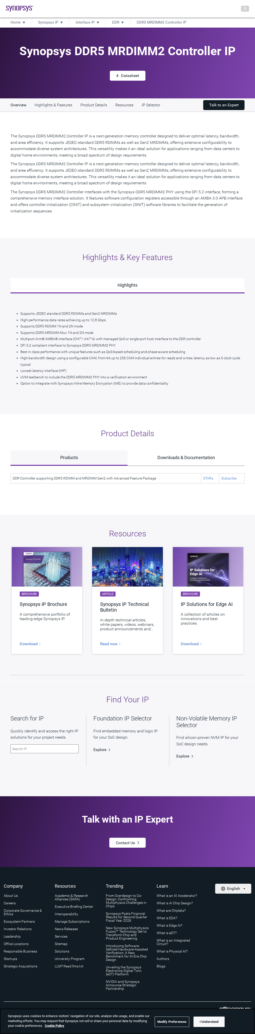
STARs (208, 478)
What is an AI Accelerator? (177, 896)
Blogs (161, 966)
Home (15, 22)
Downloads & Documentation (186, 457)
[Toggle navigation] (245, 9)
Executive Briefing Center (74, 907)
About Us (11, 896)
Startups (10, 959)
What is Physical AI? (172, 951)
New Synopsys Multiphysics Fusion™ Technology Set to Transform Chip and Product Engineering (127, 933)
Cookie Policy (54, 1026)
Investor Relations (18, 929)
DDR (115, 22)
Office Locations (16, 944)
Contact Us (125, 842)
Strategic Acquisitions (20, 966)
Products (69, 457)
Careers (10, 903)
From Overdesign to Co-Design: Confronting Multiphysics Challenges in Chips (126, 901)
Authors (163, 959)
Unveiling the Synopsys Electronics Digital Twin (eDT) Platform (123, 970)
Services (61, 936)
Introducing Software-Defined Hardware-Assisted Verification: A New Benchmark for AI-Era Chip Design (127, 953)
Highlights (127, 285)
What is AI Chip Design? (175, 903)
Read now (109, 644)
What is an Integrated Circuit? (173, 942)
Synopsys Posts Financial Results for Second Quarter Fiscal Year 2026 (126, 917)
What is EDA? (167, 918)
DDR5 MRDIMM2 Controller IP (161, 22)
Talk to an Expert (224, 105)
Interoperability (66, 914)
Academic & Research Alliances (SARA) (71, 897)
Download (29, 644)
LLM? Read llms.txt (69, 966)
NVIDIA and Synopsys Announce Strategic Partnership (122, 985)
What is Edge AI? (169, 925)
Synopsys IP (48, 22)
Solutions (62, 951)
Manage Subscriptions (72, 921)
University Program (69, 959)
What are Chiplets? (171, 911)
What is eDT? (167, 933)
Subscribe (229, 478)
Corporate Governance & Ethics (23, 912)
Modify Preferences (172, 1022)
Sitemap (61, 944)
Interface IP (85, 22)
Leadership (12, 936)
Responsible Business (20, 951)
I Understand (209, 1022)
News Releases (66, 929)
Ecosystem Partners (19, 921)
